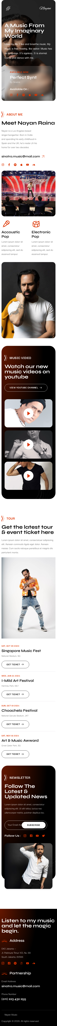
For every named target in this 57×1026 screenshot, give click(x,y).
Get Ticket (13, 664)
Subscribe (33, 825)
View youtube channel (24, 387)
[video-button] (28, 413)
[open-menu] (8, 8)
